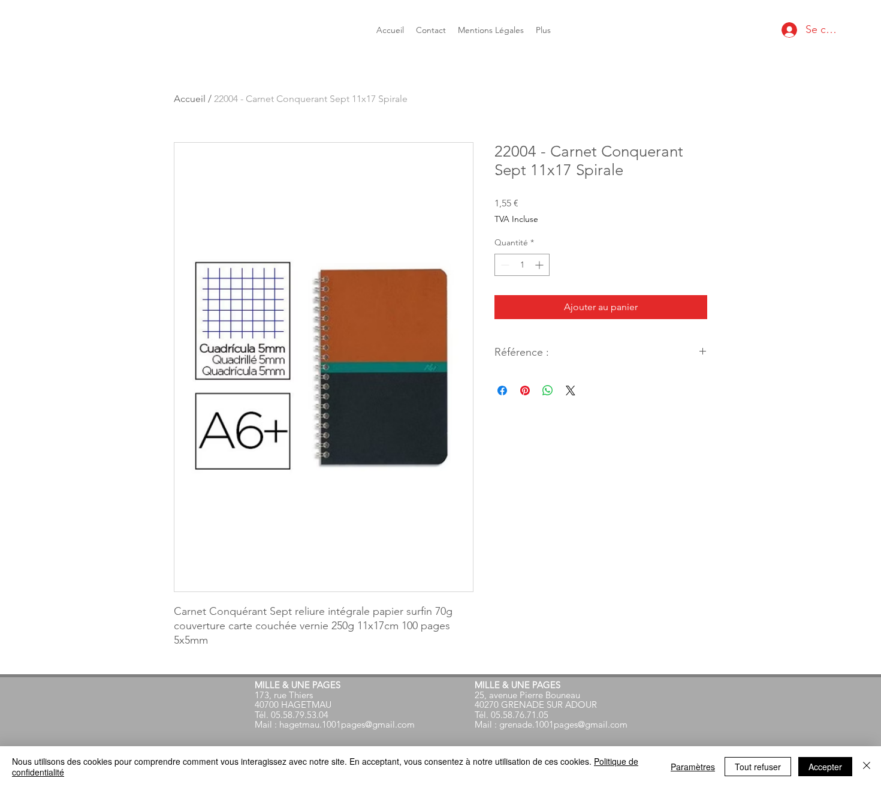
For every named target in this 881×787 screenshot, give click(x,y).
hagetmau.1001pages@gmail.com (347, 724)
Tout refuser (758, 767)
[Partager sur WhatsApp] (548, 390)
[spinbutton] (522, 264)
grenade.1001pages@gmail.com (563, 724)
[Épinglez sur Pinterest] (525, 390)
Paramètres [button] (693, 767)
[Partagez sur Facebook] (502, 390)
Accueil (190, 98)
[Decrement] (503, 264)
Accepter (825, 767)
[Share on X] (570, 390)
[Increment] (540, 264)
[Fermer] (866, 766)
